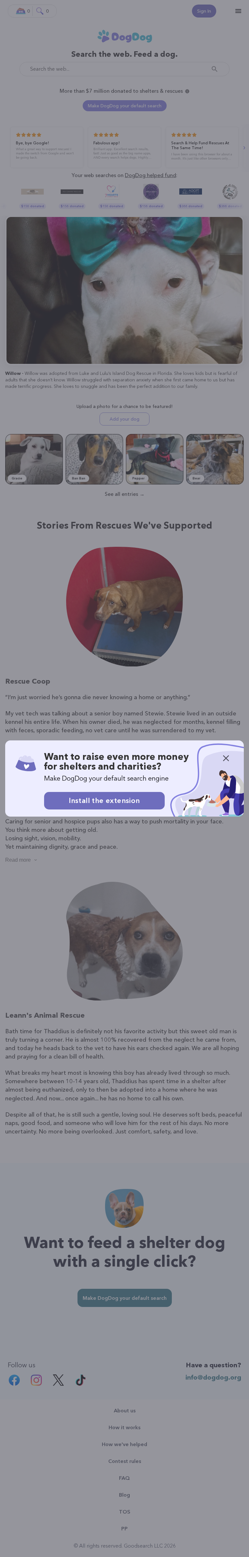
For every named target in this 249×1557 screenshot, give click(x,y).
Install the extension (104, 800)
